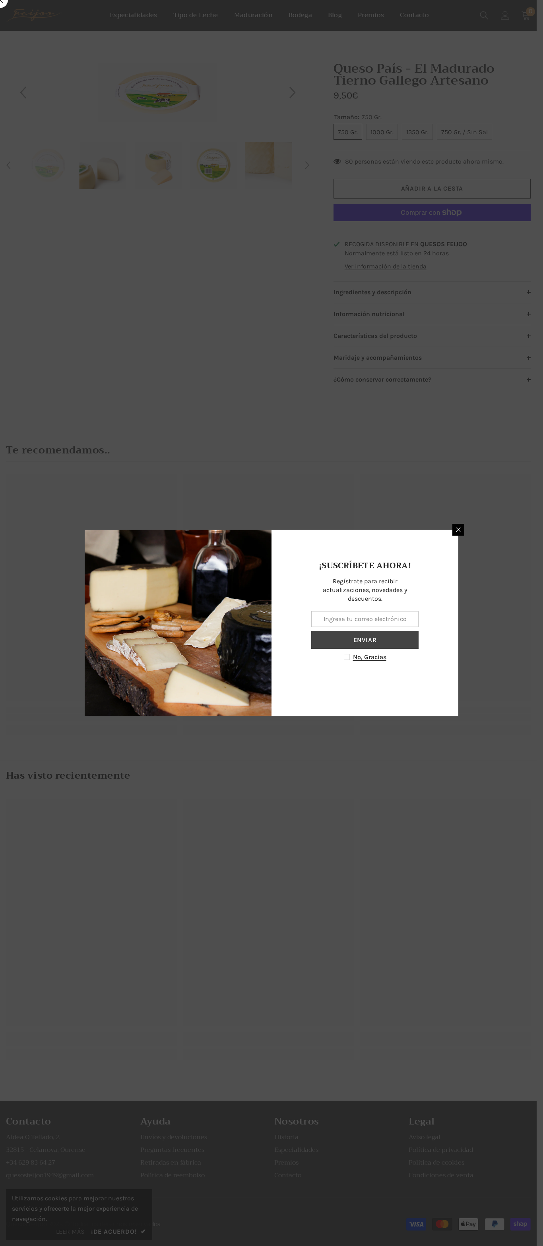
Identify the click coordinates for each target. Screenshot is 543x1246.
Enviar (365, 640)
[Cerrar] (458, 530)
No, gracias (369, 657)
